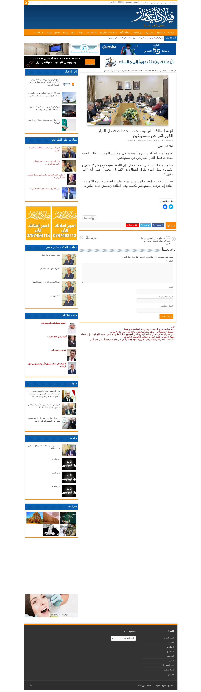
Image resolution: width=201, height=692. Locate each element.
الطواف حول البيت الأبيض (50, 268)
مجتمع (57, 32)
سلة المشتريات (168, 665)
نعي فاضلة (56, 459)
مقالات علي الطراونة (108, 32)
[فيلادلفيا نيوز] (153, 16)
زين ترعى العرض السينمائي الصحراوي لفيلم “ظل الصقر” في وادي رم (135, 38)
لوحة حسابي (169, 670)
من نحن (164, 3)
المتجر (171, 661)
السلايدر (164, 70)
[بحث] (26, 2)
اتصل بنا (145, 3)
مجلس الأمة (124, 32)
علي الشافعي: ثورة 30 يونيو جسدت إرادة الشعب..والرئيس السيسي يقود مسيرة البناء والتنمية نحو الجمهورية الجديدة (44, 394)
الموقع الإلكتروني (166, 306)
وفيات (73, 437)
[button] (127, 100)
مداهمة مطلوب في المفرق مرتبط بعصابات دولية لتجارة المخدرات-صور (155, 239)
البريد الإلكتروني (166, 296)
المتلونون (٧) (55, 295)
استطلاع (170, 651)
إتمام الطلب (169, 638)
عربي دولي (149, 32)
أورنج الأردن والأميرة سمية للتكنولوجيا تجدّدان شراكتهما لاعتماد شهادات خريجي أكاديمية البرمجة (44, 82)
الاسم (170, 287)
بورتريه (72, 505)
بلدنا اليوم (161, 32)
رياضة (65, 32)
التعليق (169, 261)
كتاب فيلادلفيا (92, 32)
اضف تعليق (129, 140)
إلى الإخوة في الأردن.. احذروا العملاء (46, 282)
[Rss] (31, 685)
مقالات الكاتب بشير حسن (61, 246)
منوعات (80, 32)
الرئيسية (173, 3)
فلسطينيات (38, 32)
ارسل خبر (154, 3)
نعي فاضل (56, 473)
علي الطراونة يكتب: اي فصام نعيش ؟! (45, 188)
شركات (49, 32)
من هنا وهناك (137, 32)
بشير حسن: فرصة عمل (50, 255)
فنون (72, 32)
